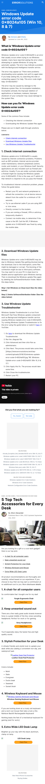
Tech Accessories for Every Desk (26, 496)
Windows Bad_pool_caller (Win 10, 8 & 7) (22, 467)
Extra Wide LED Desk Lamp (16, 571)
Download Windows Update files (19, 141)
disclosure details (34, 584)
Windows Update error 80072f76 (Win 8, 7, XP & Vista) (22, 470)
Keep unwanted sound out (15, 560)
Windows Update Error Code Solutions (22, 480)
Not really (29, 416)
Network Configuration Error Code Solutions (22, 485)
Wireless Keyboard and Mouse (17, 568)
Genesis (14, 37)
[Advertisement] (22, 238)
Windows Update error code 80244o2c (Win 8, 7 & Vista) (22, 462)
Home (3, 10)
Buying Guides (10, 496)
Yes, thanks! (17, 416)
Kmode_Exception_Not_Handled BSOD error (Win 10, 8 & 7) (22, 453)
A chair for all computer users (16, 556)
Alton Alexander (17, 513)
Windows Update (11, 10)
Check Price (23, 602)
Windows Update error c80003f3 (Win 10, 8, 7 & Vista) (22, 473)
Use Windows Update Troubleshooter (20, 144)
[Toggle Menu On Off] (2, 2)
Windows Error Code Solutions (22, 482)
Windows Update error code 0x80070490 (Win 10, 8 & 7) (22, 464)
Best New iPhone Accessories (22, 775)
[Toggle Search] (42, 2)
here (37, 325)
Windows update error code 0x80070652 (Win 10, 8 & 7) (22, 456)
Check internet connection (16, 138)
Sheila (23, 37)
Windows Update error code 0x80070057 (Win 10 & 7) (22, 459)
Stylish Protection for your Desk (17, 564)
